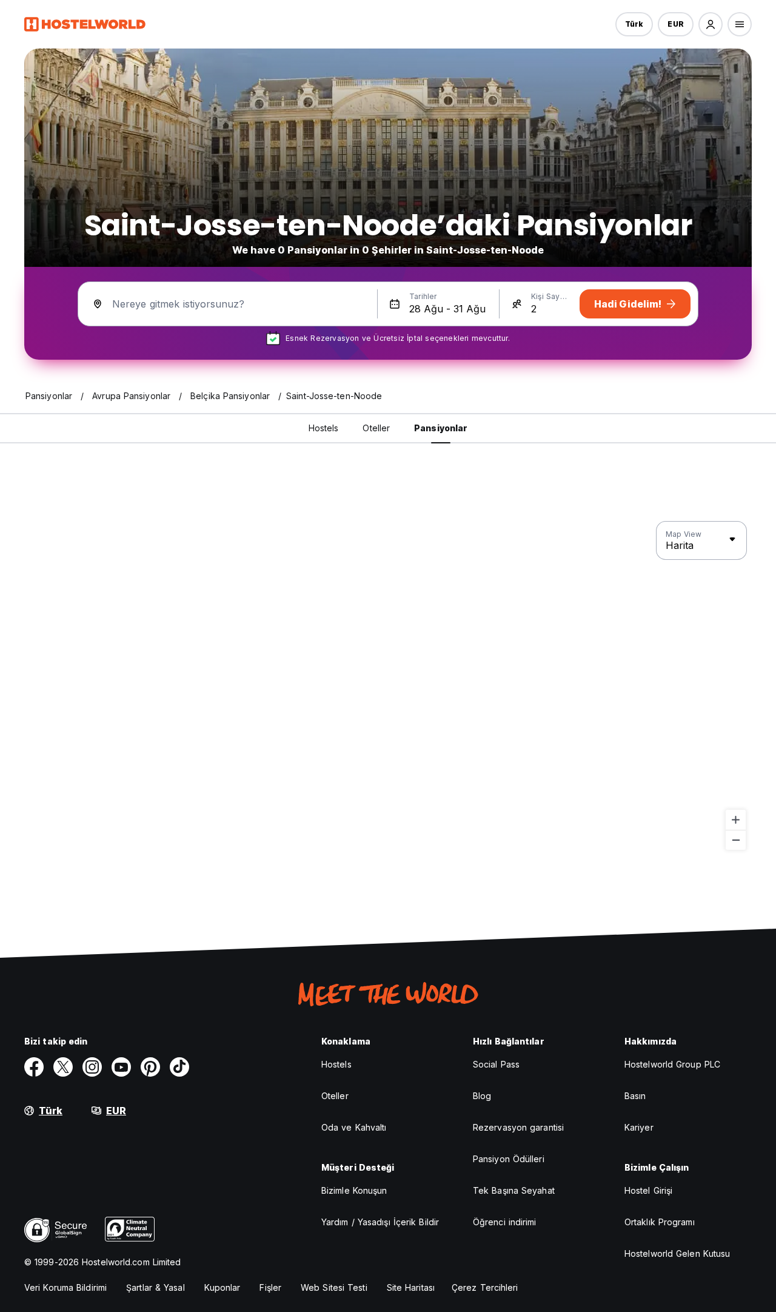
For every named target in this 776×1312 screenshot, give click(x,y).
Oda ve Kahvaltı (354, 1127)
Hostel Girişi (648, 1190)
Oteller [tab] (376, 428)
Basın (635, 1096)
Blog (482, 1096)
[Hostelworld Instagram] (92, 1067)
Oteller (335, 1096)
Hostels (336, 1064)
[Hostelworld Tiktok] (179, 1067)
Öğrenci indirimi (505, 1222)
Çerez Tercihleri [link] (485, 1287)
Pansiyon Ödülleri (508, 1159)
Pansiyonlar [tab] (440, 428)
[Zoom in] (736, 820)
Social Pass (496, 1064)
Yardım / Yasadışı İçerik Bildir (380, 1222)
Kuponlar (222, 1287)
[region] (388, 686)
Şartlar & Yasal (155, 1287)
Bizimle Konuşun (354, 1190)
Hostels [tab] (324, 428)
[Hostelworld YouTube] (121, 1067)
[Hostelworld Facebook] (34, 1067)
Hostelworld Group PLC (672, 1064)
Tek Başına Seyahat (514, 1190)
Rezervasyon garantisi (518, 1127)
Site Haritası (411, 1287)
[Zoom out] (736, 840)
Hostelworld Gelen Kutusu (677, 1253)
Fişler (270, 1287)
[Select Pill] (710, 24)
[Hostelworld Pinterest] (150, 1067)
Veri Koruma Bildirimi (65, 1287)
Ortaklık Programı (659, 1222)
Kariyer (639, 1127)
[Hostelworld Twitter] (63, 1067)
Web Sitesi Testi (334, 1287)
